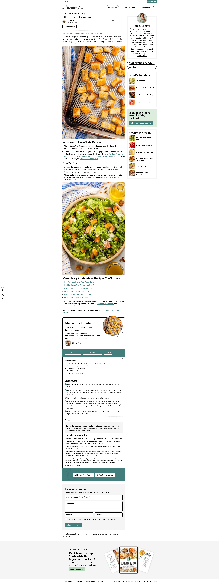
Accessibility (79, 581)
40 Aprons (103, 310)
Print (93, 353)
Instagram (66, 306)
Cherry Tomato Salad (144, 145)
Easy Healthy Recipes (74, 7)
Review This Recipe (84, 475)
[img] (62, 1)
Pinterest (100, 303)
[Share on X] (2, 294)
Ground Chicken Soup (104, 156)
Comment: (70, 503)
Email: (99, 514)
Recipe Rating (72, 497)
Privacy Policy (67, 581)
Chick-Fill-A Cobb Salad (89, 158)
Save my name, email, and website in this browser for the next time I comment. (91, 519)
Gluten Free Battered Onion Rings (77, 291)
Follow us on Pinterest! (140, 123)
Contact (100, 581)
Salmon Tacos (141, 166)
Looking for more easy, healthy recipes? (139, 115)
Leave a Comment (119, 21)
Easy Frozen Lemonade (144, 152)
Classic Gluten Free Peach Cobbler (77, 294)
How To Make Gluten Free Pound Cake (79, 282)
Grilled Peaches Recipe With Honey (144, 159)
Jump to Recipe (70, 27)
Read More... (142, 56)
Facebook (109, 303)
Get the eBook (75, 569)
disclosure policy (101, 33)
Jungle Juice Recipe (143, 102)
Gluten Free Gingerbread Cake (76, 297)
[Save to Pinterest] (2, 299)
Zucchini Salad (141, 81)
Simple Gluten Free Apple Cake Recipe (79, 288)
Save (109, 353)
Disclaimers (90, 581)
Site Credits (138, 581)
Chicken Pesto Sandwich (145, 88)
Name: (69, 514)
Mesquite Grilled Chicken (142, 173)
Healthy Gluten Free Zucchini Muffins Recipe (81, 285)
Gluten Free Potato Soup (85, 156)
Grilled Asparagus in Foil (144, 138)
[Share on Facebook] (2, 290)
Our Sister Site (151, 1)
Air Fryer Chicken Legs (145, 95)
